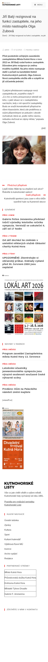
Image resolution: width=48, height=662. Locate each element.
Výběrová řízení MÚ (13, 544)
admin (7, 50)
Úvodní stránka (11, 520)
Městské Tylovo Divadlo (16, 588)
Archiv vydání (10, 554)
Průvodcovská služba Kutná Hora (20, 578)
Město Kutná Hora (13, 572)
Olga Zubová (34, 75)
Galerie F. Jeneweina (15, 594)
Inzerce (7, 549)
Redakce (8, 558)
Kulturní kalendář (12, 539)
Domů (4, 36)
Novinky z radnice (32, 50)
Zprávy (7, 525)
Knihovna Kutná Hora (15, 583)
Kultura (7, 530)
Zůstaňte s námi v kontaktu (22, 610)
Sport (6, 534)
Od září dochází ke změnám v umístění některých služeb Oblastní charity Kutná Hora (23, 243)
